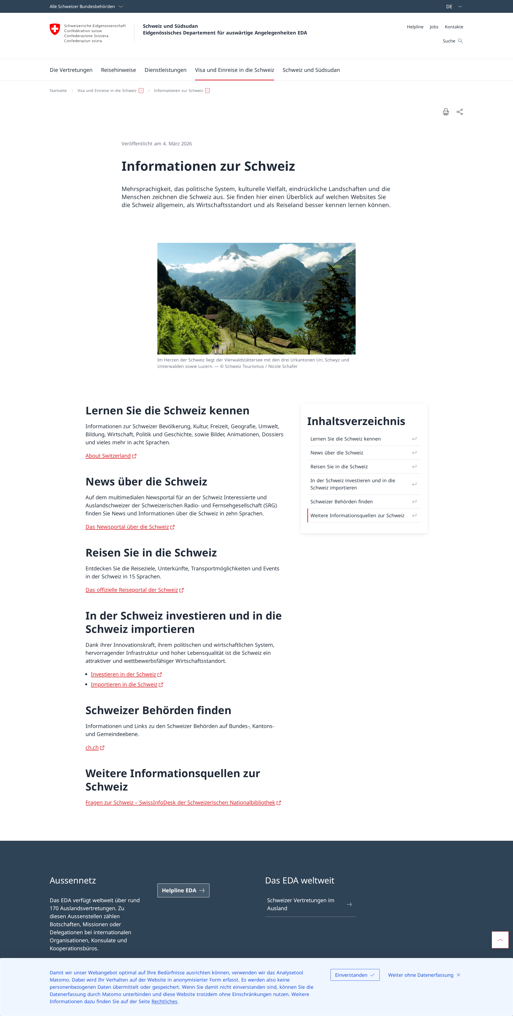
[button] (71, 69)
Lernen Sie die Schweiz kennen (345, 438)
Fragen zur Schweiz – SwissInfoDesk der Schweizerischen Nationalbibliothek (180, 802)
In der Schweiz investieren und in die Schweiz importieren (352, 484)
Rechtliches (164, 1001)
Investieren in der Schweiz (123, 674)
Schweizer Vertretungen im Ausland (301, 904)
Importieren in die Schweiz (124, 684)
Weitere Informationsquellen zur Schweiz (357, 515)
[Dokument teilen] (460, 112)
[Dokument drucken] (446, 112)
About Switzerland (108, 455)
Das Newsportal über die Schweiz (127, 526)
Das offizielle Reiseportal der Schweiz (132, 589)
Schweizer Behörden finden (341, 501)
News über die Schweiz (336, 452)
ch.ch (92, 747)
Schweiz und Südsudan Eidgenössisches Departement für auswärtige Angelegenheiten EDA (225, 29)
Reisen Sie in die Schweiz (339, 466)
